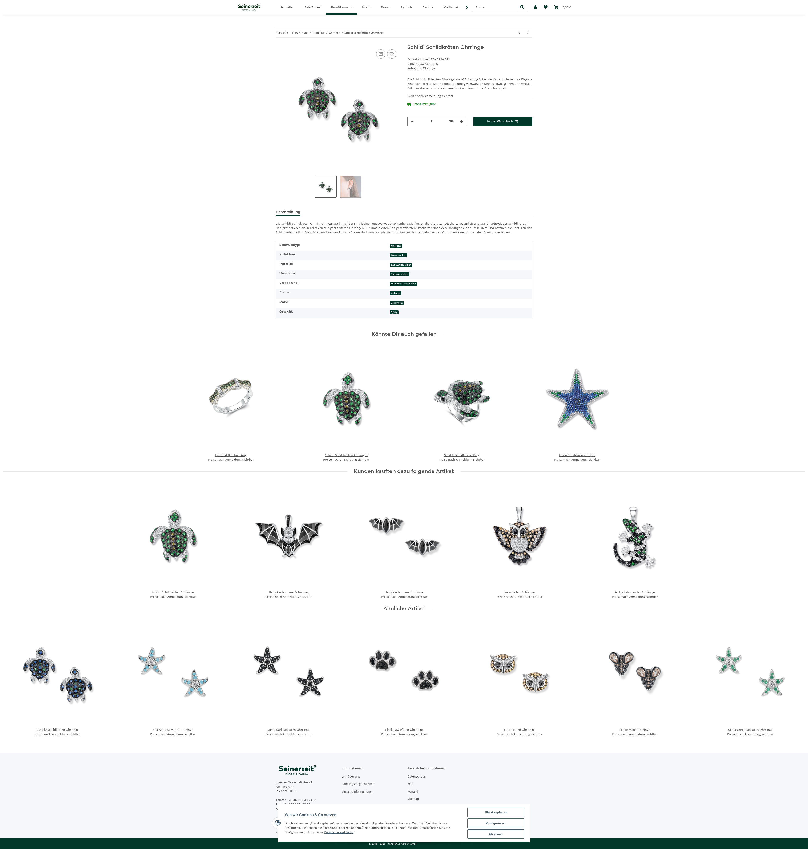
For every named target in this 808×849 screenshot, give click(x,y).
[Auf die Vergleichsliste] (380, 54)
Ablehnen (496, 834)
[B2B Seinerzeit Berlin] (249, 7)
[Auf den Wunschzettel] (391, 54)
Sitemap (413, 799)
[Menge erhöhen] (461, 121)
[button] (535, 7)
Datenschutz (416, 776)
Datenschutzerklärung (339, 832)
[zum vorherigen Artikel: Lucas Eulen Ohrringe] (519, 32)
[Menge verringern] (412, 121)
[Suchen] (522, 7)
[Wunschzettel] (545, 7)
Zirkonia (395, 293)
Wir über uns (351, 776)
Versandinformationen (357, 791)
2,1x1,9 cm (397, 302)
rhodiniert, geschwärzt (403, 283)
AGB (410, 784)
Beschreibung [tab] (288, 212)
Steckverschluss (399, 274)
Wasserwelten (398, 255)
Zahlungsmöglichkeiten (358, 784)
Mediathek (451, 7)
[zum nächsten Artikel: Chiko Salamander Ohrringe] (528, 32)
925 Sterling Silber (401, 264)
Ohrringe (429, 68)
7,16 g (394, 312)
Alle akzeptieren (495, 812)
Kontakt (412, 791)
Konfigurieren (496, 823)
